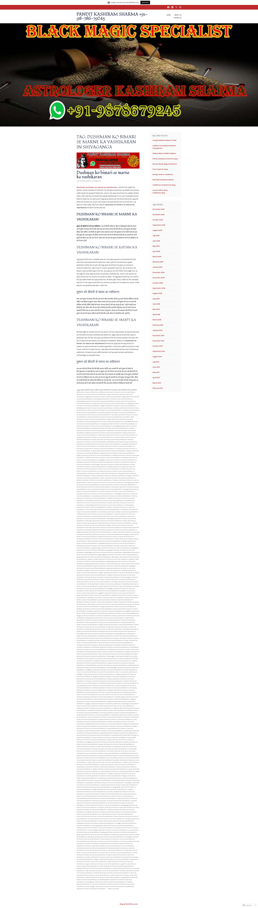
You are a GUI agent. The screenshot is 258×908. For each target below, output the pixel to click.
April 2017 (156, 378)
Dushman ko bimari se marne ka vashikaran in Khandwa (111, 629)
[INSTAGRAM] (180, 7)
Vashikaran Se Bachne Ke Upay (164, 185)
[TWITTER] (176, 7)
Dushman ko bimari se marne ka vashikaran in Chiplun (94, 503)
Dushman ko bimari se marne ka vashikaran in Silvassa (95, 810)
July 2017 (156, 362)
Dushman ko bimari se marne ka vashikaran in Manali (110, 670)
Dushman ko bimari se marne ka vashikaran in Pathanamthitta (102, 735)
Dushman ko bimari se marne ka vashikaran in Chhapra (95, 498)
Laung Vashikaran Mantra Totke (164, 140)
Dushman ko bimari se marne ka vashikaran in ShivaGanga (109, 805)
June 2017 (156, 367)
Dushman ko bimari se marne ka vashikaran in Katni (121, 624)
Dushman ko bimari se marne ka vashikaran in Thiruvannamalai (111, 841)
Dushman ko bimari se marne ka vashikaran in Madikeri (119, 661)
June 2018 (156, 304)
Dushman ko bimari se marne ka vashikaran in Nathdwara (100, 715)
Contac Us (177, 18)
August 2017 (157, 357)
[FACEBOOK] (168, 7)
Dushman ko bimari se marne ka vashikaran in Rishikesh (95, 773)
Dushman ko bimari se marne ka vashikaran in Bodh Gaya (112, 482)
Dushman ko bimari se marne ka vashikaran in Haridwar (99, 582)
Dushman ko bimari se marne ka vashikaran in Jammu (101, 602)
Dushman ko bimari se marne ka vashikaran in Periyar (94, 740)
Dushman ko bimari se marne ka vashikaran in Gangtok (95, 550)
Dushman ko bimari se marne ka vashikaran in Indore (121, 586)
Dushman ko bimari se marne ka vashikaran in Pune (122, 755)
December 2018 (159, 272)
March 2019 (157, 257)
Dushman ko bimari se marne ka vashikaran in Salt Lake (99, 780)
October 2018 (158, 283)
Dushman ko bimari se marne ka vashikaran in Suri (115, 830)
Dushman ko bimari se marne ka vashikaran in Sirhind (110, 812)
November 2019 (158, 215)
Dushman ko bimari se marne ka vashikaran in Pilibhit (110, 742)
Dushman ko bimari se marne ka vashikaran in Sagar (109, 776)
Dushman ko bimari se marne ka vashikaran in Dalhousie (115, 516)
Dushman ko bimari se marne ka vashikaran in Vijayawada (110, 877)
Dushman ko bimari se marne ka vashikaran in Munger (110, 692)
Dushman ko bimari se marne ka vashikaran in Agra (109, 397)
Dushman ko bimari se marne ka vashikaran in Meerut (94, 679)
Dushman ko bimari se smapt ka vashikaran (91, 889)
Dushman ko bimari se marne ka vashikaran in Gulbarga (95, 561)
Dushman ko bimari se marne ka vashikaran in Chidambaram (114, 500)
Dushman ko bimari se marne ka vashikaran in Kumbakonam (97, 649)
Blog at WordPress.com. (129, 904)
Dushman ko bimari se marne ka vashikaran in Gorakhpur (100, 557)
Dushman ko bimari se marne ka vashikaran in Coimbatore (109, 509)
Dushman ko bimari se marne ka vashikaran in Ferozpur (102, 546)
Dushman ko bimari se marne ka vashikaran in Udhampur (119, 859)
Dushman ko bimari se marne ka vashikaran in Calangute (111, 489)
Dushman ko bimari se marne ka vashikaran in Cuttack (102, 514)
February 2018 (158, 325)
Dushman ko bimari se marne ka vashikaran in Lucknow (106, 658)
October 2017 (158, 346)
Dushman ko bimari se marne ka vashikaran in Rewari (121, 771)
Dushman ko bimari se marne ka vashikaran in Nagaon (118, 699)
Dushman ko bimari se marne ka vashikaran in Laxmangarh (96, 656)
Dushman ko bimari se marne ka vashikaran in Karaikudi (95, 620)
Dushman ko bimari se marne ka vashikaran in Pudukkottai (109, 753)
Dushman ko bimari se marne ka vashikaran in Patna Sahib (116, 737)
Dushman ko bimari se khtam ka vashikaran (91, 392)
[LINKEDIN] (172, 7)
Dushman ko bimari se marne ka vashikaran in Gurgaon (117, 566)
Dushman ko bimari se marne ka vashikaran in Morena (103, 685)
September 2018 (159, 288)
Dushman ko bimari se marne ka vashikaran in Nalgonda (100, 708)
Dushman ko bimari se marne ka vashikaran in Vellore (97, 875)
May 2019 (156, 246)
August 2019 (157, 230)
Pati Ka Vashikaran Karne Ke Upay (165, 159)
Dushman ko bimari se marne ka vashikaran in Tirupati (111, 850)
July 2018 (156, 299)
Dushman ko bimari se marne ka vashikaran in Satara (110, 794)
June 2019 (156, 241)
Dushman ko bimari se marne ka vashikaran (103, 175)
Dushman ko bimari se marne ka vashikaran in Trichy (119, 852)
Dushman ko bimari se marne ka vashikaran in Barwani (104, 448)
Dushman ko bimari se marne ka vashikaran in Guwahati (95, 568)
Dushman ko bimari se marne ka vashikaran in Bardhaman (96, 442)
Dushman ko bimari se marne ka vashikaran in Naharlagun (110, 703)
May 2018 (156, 309)
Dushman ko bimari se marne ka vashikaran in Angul (94, 419)
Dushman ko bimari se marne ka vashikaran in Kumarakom (119, 647)
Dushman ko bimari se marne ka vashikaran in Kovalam (102, 645)
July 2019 (156, 235)
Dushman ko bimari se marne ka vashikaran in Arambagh (112, 421)
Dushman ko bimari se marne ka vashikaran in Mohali (110, 681)
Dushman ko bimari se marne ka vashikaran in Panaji (94, 728)
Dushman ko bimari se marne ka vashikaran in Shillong (118, 801)
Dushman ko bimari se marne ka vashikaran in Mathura (116, 676)
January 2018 (157, 330)
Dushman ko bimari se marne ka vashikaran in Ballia (109, 433)
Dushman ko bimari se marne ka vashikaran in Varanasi (107, 871)
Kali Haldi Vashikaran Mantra (163, 180)
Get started (145, 2)
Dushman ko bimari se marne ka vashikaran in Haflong (109, 570)
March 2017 (157, 383)
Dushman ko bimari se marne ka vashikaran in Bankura (102, 437)
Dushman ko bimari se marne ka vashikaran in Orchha (94, 722)
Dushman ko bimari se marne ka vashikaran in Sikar (122, 807)
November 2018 (159, 278)
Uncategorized (96, 181)
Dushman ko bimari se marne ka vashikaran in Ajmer (103, 401)
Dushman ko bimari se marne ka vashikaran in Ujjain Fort (108, 864)
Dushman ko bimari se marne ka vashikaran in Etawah (109, 541)
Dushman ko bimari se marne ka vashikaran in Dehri (110, 521)
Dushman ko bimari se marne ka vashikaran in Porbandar (117, 749)
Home (169, 15)
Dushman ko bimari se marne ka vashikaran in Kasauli (108, 622)
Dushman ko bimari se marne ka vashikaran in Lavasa (120, 654)
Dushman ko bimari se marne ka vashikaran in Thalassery (100, 834)
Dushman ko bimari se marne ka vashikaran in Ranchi (103, 767)
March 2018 (157, 320)
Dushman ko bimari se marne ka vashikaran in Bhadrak (110, 457)
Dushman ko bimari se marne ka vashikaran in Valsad (100, 868)
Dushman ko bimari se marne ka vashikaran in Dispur (100, 532)
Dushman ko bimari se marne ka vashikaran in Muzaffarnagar (104, 697)
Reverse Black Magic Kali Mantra (165, 164)
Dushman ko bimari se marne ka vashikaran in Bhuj (104, 473)
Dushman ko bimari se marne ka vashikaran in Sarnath (95, 791)
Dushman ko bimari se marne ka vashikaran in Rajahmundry (112, 762)
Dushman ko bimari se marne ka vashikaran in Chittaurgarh (114, 505)
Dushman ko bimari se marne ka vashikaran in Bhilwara (95, 467)
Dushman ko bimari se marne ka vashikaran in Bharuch (102, 462)
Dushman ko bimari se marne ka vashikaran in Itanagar (95, 588)
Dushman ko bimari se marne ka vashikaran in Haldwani (95, 575)
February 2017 (158, 388)
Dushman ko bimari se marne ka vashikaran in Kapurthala (114, 618)
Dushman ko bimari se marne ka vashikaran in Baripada (109, 444)
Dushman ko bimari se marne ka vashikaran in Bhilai (117, 464)
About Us (177, 15)
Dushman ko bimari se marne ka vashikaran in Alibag (114, 403)
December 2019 (158, 209)
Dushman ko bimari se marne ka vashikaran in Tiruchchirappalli (113, 846)
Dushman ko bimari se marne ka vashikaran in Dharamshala (112, 527)
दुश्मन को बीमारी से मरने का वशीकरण (109, 390)
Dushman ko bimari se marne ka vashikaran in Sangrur (115, 789)
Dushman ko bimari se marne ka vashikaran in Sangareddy (101, 787)
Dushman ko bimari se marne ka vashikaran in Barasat (115, 439)
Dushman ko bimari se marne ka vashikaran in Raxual (115, 769)
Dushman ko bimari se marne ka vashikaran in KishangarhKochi (106, 634)
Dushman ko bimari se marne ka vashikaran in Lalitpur (112, 652)
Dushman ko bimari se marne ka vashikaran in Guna (109, 564)
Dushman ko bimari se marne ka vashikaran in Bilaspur (100, 480)
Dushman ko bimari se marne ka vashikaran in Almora (101, 408)
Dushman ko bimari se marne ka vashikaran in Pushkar (101, 760)
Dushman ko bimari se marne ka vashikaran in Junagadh (112, 611)
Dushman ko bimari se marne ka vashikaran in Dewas (94, 525)
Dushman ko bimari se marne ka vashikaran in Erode (101, 539)
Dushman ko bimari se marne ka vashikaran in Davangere (95, 518)
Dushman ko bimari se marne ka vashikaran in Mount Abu (118, 688)
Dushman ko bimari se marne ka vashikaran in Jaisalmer (99, 595)
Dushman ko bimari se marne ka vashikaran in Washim (94, 884)
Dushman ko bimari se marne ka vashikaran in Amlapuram (111, 410)
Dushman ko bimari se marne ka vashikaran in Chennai (119, 496)
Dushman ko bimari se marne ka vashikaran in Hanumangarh (111, 577)
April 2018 (156, 314)
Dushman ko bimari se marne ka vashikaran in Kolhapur (100, 638)
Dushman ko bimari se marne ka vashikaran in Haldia (121, 573)
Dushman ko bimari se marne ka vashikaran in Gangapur (120, 548)
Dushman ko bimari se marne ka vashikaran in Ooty (120, 719)
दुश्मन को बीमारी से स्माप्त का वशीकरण (127, 390)
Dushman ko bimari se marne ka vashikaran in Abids (94, 394)
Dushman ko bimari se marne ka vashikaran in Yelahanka (114, 886)
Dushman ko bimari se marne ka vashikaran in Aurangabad (102, 426)
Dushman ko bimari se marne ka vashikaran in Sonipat (112, 819)
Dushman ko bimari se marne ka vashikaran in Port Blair (95, 751)
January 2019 (157, 267)
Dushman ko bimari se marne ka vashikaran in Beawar (114, 451)
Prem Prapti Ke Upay (160, 169)
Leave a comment (113, 889)
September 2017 (159, 351)
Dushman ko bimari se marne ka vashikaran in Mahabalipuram (118, 665)
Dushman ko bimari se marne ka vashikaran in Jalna (112, 597)
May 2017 (156, 372)
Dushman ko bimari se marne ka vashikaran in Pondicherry (102, 746)
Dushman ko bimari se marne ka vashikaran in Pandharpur (113, 731)
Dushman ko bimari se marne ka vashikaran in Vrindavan (114, 882)
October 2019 (158, 220)
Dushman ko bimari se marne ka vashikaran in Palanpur (111, 724)
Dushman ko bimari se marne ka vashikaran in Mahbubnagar (97, 667)
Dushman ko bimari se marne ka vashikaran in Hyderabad (111, 584)
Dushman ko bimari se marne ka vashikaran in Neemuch (111, 717)
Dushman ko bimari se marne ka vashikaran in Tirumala (95, 848)
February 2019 (158, 262)
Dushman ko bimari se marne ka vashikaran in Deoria (119, 523)
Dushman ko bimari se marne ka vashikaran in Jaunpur (114, 604)
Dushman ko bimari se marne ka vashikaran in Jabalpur (108, 591)
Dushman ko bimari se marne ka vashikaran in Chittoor (95, 507)
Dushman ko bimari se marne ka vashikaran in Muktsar (95, 690)
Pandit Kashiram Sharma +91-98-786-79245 (112, 16)
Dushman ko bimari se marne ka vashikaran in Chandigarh (103, 494)
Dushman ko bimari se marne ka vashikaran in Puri (93, 758)
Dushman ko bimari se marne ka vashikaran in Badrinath (95, 430)
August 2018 (157, 293)
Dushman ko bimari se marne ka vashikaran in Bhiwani (108, 469)
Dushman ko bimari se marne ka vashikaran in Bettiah (99, 455)
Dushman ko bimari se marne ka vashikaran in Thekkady (113, 837)
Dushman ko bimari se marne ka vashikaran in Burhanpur (100, 487)
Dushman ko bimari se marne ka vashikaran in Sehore (104, 798)
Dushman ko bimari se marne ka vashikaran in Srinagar (103, 823)
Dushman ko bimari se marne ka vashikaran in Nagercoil (95, 701)
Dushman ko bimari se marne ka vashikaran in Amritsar (99, 415)
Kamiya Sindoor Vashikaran (163, 174)
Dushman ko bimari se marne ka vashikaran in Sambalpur (113, 783)
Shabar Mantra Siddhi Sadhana (164, 153)
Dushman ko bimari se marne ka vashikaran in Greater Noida (118, 559)
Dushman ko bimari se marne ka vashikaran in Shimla (94, 803)
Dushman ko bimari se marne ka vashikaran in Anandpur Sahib (113, 417)
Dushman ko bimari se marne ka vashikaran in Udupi (94, 861)
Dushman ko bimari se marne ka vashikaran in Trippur (94, 855)
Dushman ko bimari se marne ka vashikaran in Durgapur (111, 534)
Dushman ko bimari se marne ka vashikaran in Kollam (111, 640)
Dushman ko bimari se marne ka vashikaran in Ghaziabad (112, 552)
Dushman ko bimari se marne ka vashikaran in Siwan (101, 816)
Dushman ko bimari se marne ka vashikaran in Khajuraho (95, 627)
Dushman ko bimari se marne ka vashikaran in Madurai (95, 663)
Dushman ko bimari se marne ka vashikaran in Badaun (116, 428)
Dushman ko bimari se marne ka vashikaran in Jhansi (100, 609)
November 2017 (158, 341)
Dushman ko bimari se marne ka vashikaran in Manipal (102, 674)
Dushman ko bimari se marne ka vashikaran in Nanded (113, 710)
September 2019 (159, 225)
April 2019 (156, 251)
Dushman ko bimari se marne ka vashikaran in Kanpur (100, 615)
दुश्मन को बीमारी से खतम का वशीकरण (90, 390)
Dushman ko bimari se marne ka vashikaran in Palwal (119, 726)
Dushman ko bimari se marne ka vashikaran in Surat (101, 828)
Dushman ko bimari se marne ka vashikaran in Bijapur (114, 475)
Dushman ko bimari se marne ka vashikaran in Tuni (108, 857)
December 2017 (158, 335)
